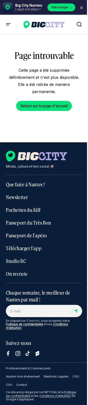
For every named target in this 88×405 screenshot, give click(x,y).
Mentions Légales (56, 376)
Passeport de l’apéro (26, 235)
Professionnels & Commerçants (28, 368)
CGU (76, 376)
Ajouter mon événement (23, 376)
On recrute (17, 273)
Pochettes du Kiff (23, 209)
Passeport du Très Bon (28, 222)
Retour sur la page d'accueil (44, 105)
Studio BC (16, 260)
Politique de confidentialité (24, 324)
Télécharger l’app (23, 248)
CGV (9, 385)
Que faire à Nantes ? (25, 184)
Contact (21, 385)
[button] (8, 24)
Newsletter (17, 197)
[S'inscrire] (76, 311)
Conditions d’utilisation (55, 396)
